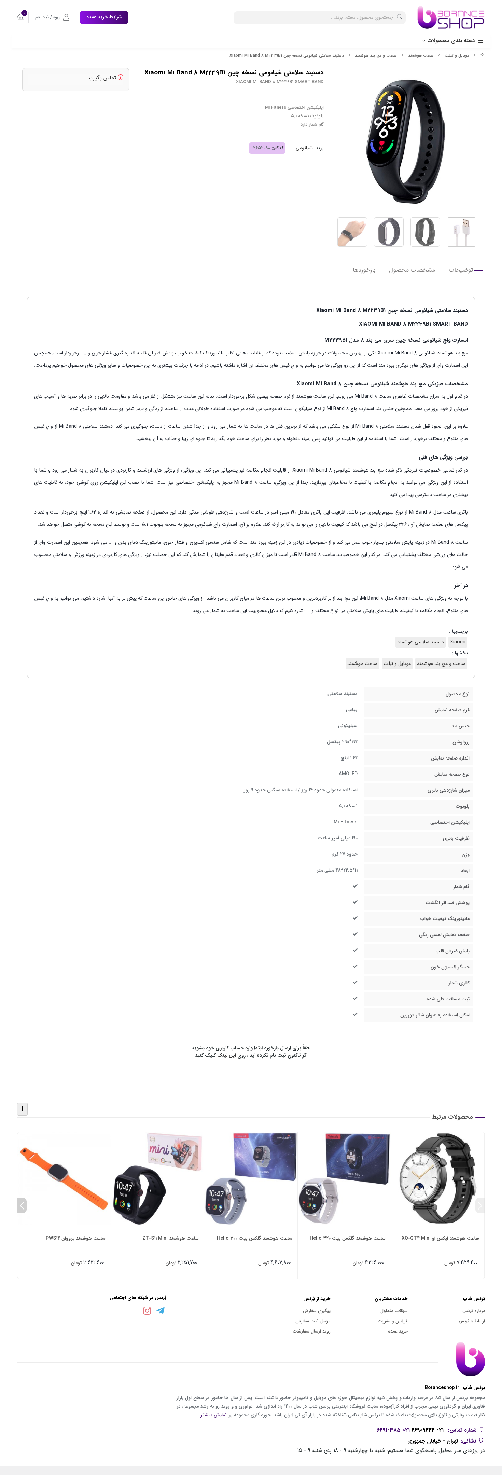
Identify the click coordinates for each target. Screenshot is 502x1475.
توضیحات (461, 270)
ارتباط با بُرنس (472, 1321)
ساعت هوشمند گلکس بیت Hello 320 (348, 1238)
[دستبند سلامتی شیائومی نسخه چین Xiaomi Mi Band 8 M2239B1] (251, 1359)
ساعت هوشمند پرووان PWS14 (76, 1238)
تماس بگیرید (102, 77)
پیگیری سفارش (317, 1310)
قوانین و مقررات (393, 1321)
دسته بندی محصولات (451, 40)
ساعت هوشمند (421, 55)
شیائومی (304, 148)
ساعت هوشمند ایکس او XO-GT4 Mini (440, 1238)
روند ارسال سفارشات (312, 1331)
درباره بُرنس (473, 1310)
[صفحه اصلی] (482, 55)
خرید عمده (398, 1331)
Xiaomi (457, 642)
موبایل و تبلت (457, 55)
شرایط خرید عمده (104, 17)
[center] (399, 17)
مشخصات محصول (412, 270)
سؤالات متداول (394, 1310)
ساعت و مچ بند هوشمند (376, 55)
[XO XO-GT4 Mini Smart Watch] (437, 1178)
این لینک (226, 1056)
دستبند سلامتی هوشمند (420, 642)
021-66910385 (393, 1430)
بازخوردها (364, 270)
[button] (480, 1205)
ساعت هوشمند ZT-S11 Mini (170, 1238)
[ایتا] (134, 1312)
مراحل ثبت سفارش (313, 1321)
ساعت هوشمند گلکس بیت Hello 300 (254, 1238)
